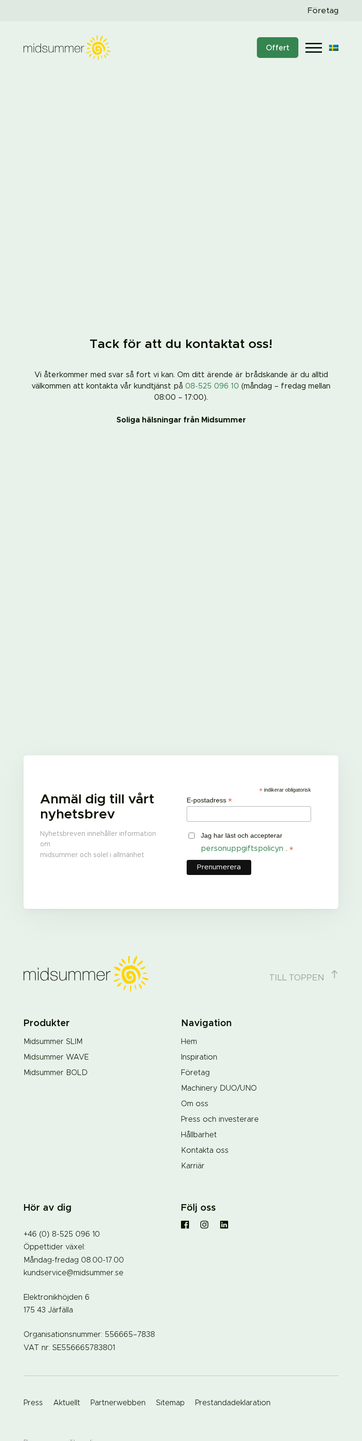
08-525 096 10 (212, 386)
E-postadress (209, 800)
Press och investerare (220, 1119)
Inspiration (199, 1057)
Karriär (193, 1166)
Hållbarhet (199, 1135)
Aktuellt (66, 1403)
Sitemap (170, 1403)
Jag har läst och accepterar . (247, 843)
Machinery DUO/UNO (219, 1088)
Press (33, 1403)
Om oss (194, 1104)
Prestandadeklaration (233, 1403)
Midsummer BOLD (56, 1073)
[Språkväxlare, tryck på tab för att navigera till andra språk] (333, 47)
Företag (322, 11)
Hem (189, 1041)
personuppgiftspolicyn (243, 848)
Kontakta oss (205, 1150)
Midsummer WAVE (56, 1057)
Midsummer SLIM (53, 1041)
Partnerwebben (118, 1403)
